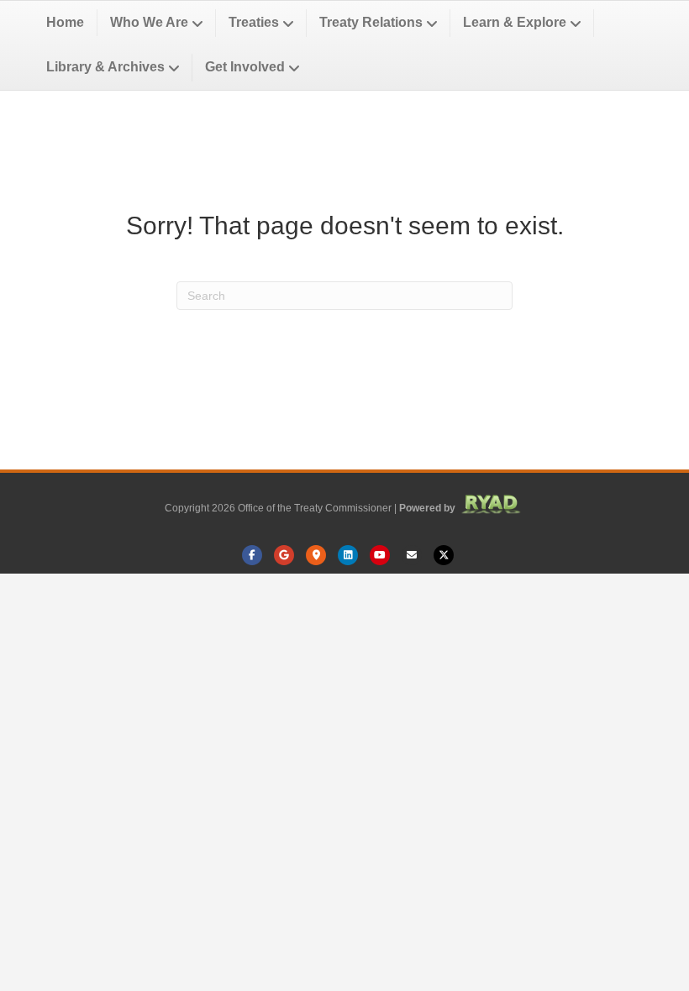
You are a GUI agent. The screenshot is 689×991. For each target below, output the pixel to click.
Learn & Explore (514, 22)
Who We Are (149, 22)
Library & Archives (105, 67)
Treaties (254, 22)
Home (65, 22)
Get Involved (245, 67)
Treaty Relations (371, 22)
